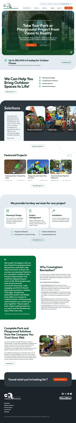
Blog (58, 3)
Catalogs (55, 3)
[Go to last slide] (28, 119)
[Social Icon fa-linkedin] (68, 393)
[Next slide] (73, 119)
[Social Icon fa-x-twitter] (65, 393)
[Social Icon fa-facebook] (63, 393)
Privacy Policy (8, 407)
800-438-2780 (63, 4)
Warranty (7, 403)
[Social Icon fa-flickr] (71, 393)
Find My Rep (50, 3)
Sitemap (6, 411)
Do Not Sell (7, 409)
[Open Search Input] (71, 4)
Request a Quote (44, 3)
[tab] (14, 172)
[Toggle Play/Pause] (71, 52)
